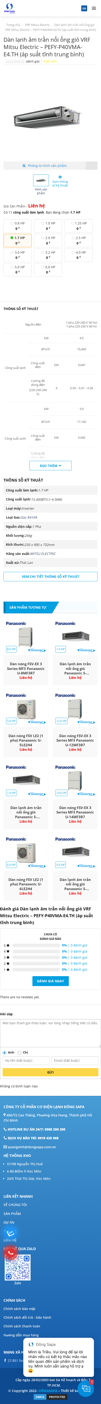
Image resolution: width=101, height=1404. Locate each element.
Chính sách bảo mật (19, 1308)
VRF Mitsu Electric (37, 25)
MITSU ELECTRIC (43, 553)
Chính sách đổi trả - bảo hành (27, 1317)
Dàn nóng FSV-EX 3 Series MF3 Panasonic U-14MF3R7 (75, 812)
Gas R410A (28, 517)
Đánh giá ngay (50, 981)
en (84, 8)
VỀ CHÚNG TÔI (15, 1204)
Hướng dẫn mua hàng (21, 1335)
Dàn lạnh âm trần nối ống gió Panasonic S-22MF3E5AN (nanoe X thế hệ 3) (25, 812)
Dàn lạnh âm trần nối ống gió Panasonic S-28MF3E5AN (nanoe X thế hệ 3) (75, 669)
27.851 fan (15, 1360)
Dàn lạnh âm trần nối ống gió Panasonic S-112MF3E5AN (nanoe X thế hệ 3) (75, 884)
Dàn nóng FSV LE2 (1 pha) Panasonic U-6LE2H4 (25, 884)
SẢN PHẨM (12, 1213)
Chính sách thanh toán (22, 1326)
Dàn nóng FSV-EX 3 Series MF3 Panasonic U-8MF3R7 (26, 668)
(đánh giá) (33, 61)
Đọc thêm (48, 465)
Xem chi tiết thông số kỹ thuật (50, 576)
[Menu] (93, 8)
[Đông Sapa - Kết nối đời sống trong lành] (26, 8)
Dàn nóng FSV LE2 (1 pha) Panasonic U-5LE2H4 (25, 740)
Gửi (50, 1072)
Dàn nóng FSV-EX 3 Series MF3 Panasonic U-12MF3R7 (75, 740)
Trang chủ (13, 25)
